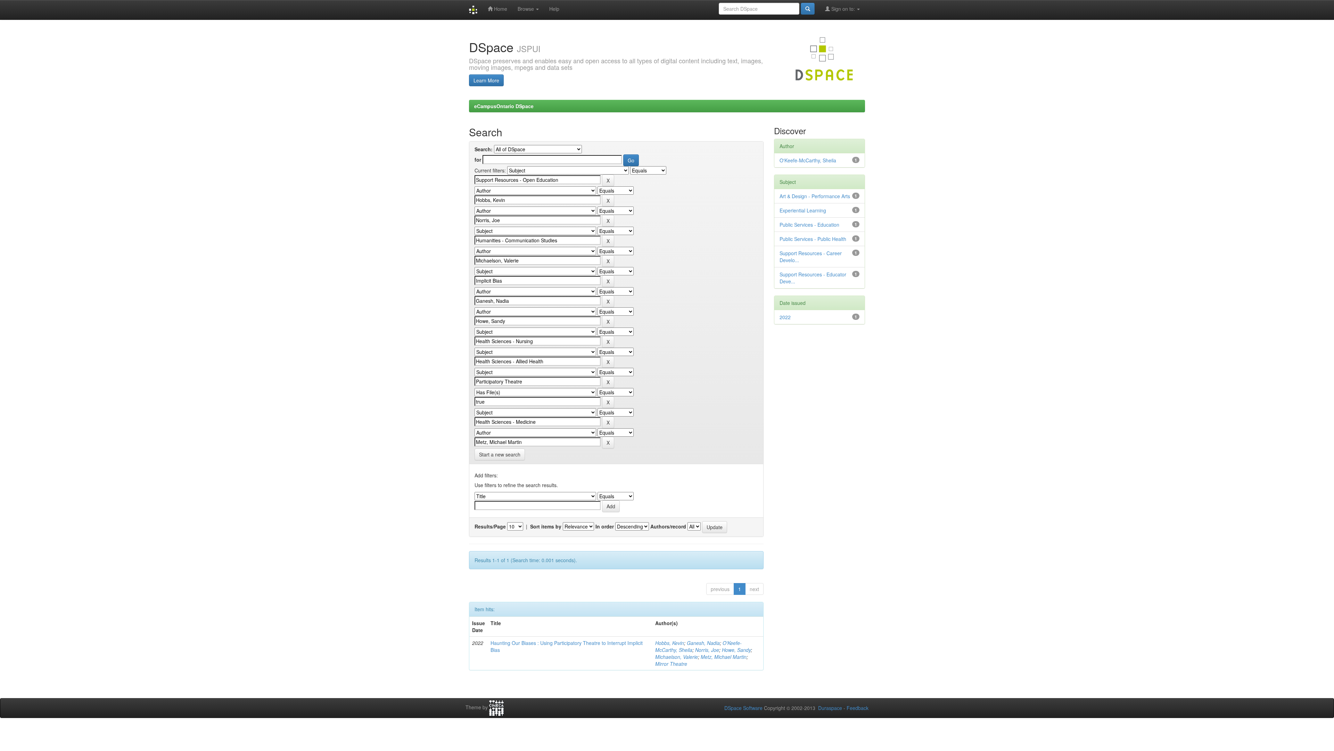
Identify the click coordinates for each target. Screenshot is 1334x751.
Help (554, 8)
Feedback (857, 707)
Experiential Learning (803, 210)
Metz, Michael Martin (724, 656)
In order (604, 526)
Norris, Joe (707, 649)
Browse (526, 8)
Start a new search (499, 454)
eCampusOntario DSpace (504, 106)
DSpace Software (743, 707)
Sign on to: (843, 8)
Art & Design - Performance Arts (815, 196)
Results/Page (490, 526)
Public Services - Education (809, 224)
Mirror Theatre (671, 663)
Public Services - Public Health (813, 238)
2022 (785, 317)
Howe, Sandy (736, 649)
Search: (484, 149)
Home (500, 8)
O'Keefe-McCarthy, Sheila (808, 160)
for (478, 159)
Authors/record (668, 526)
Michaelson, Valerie (676, 656)
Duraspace (830, 707)
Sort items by (545, 526)
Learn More (486, 80)
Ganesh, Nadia (703, 642)
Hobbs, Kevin (669, 642)
